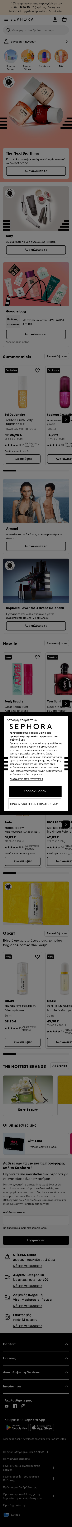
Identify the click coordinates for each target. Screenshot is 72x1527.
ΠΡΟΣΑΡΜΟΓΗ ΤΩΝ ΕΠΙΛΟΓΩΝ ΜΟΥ (34, 803)
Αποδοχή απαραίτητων (22, 720)
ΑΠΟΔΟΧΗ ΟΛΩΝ (35, 791)
